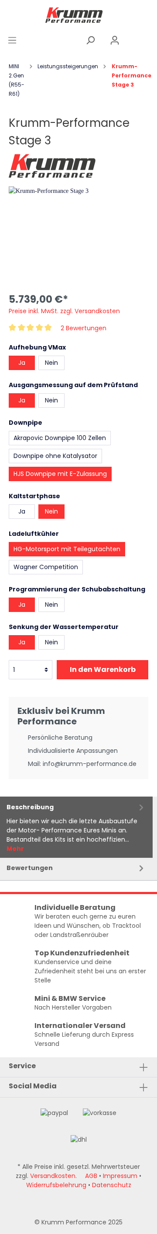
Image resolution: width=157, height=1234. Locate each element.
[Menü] (12, 40)
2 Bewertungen (83, 327)
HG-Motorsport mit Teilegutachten (67, 549)
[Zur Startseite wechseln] (74, 15)
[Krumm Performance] (52, 165)
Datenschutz (111, 1185)
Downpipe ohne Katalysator (55, 455)
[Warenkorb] (142, 40)
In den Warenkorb (103, 669)
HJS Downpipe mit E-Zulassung (60, 473)
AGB (91, 1175)
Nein (51, 362)
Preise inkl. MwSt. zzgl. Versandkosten (64, 311)
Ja (21, 362)
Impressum (120, 1175)
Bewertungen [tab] (30, 867)
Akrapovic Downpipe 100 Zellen (60, 437)
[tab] (76, 827)
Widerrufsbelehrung (56, 1185)
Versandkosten (52, 1175)
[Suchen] (90, 40)
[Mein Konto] (115, 40)
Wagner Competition (46, 567)
